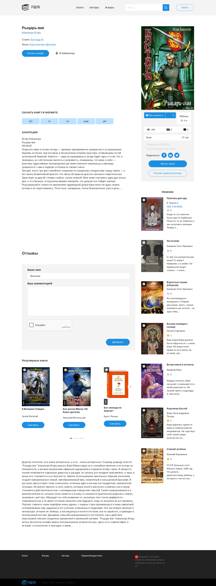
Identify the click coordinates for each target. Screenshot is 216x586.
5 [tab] (80, 438)
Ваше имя (34, 269)
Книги (80, 7)
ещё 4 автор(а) (174, 206)
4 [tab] (78, 438)
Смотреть (33, 425)
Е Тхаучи (171, 203)
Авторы (94, 7)
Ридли (35, 7)
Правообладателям (91, 555)
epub (86, 121)
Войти (185, 7)
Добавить (117, 342)
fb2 (30, 121)
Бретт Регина (111, 416)
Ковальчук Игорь (31, 32)
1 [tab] (71, 438)
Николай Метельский (74, 417)
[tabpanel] (35, 397)
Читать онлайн (35, 53)
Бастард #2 (37, 39)
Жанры (109, 7)
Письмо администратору (168, 173)
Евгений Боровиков (177, 454)
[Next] (131, 386)
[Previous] (22, 386)
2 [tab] (73, 438)
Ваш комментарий (39, 283)
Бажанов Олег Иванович (180, 246)
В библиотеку (67, 53)
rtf (49, 121)
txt (67, 121)
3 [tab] (75, 438)
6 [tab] (82, 438)
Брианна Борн (174, 370)
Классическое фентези (43, 44)
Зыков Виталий (30, 416)
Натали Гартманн (176, 331)
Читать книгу (167, 163)
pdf (104, 121)
